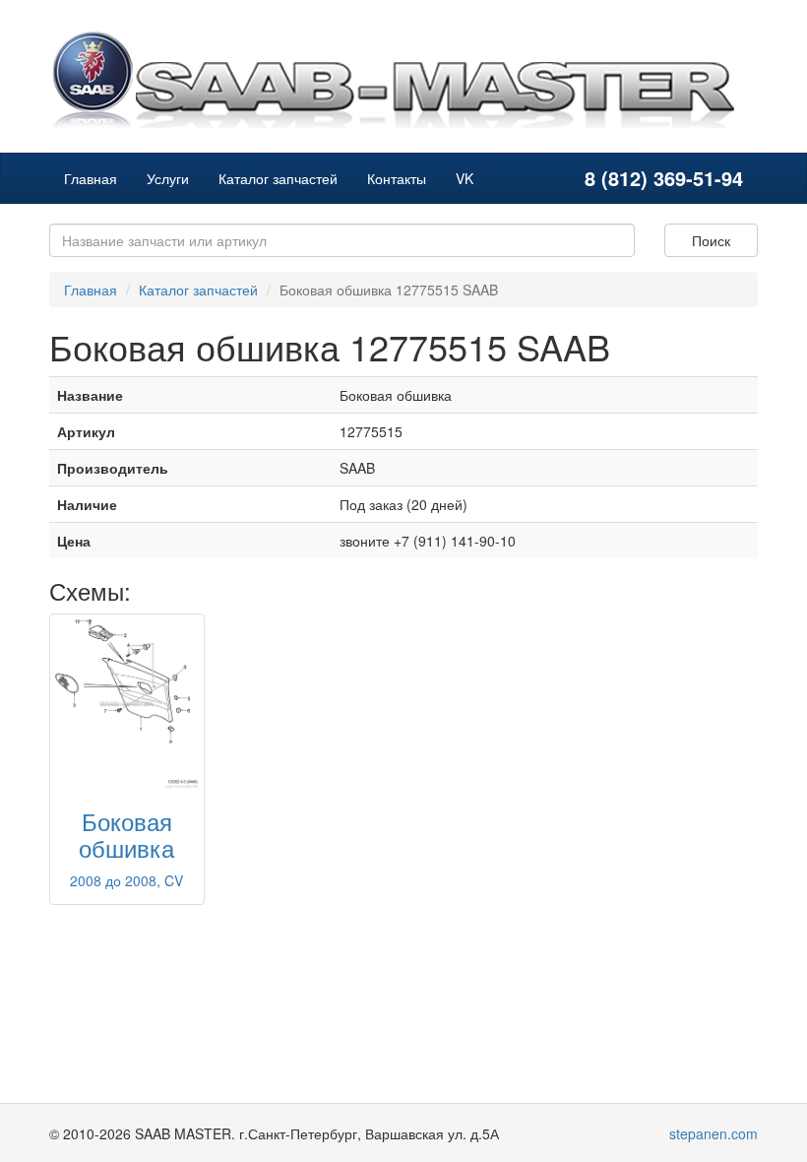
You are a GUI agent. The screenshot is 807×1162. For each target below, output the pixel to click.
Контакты (396, 178)
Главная (90, 178)
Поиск (711, 240)
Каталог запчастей (278, 178)
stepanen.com (713, 1133)
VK (464, 178)
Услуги (168, 178)
